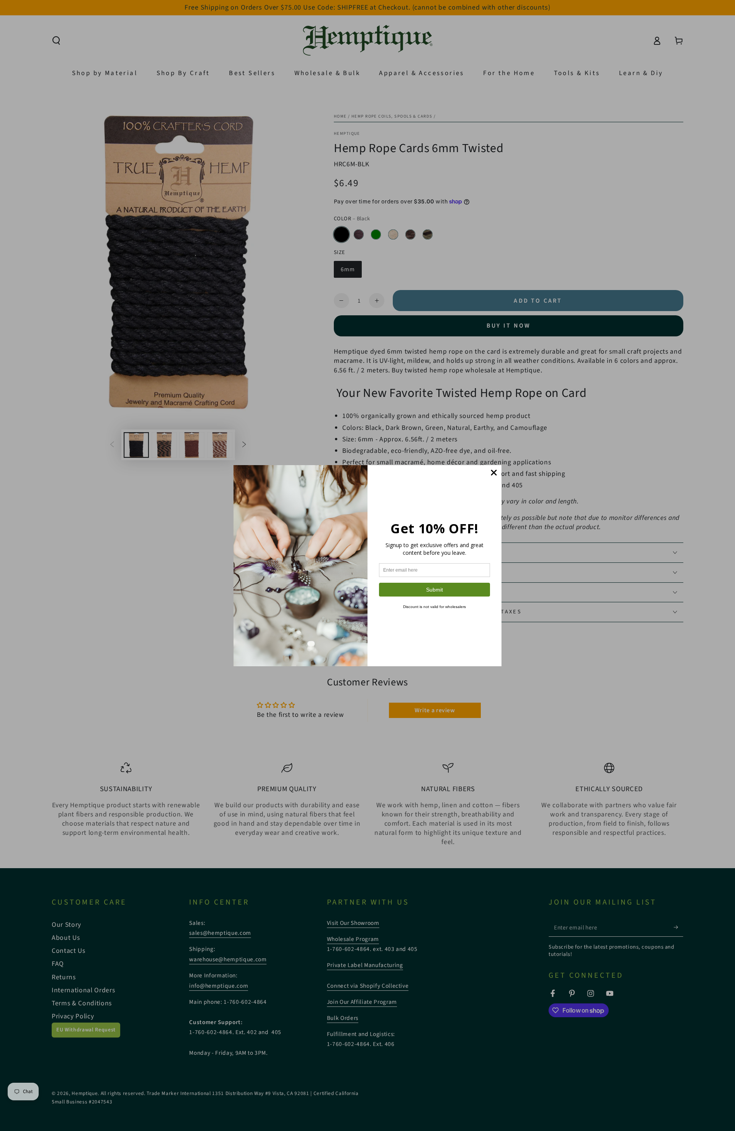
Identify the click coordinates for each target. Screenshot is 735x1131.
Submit (434, 590)
